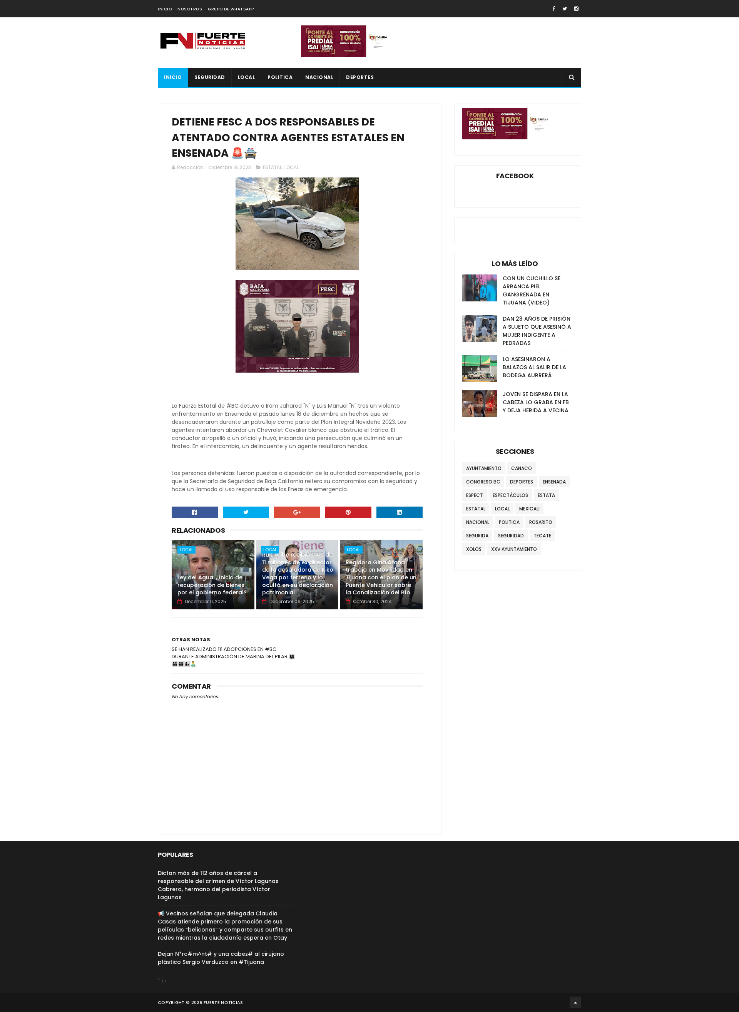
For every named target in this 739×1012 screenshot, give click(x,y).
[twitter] (565, 8)
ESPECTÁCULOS (510, 495)
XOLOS (474, 549)
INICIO (165, 9)
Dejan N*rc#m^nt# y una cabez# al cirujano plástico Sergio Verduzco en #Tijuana (221, 958)
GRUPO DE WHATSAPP (231, 9)
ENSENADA (554, 481)
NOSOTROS (189, 9)
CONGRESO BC (483, 481)
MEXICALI (529, 508)
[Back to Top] (575, 1002)
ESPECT (474, 495)
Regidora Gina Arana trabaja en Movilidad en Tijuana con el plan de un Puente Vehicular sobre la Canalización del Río (381, 577)
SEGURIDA (477, 535)
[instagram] (576, 8)
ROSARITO (540, 522)
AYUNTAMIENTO (484, 468)
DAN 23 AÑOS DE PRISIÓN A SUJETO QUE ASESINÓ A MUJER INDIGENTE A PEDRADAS (537, 331)
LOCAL (246, 77)
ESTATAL (272, 167)
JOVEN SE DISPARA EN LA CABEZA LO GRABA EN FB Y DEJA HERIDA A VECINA (536, 402)
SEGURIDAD (209, 77)
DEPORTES (360, 77)
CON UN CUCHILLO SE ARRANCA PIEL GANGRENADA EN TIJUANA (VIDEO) (531, 290)
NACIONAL (319, 77)
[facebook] (554, 8)
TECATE (542, 535)
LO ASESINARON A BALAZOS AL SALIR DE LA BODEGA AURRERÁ (534, 367)
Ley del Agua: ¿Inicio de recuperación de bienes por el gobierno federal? (212, 585)
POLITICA (280, 77)
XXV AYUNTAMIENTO (514, 549)
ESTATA (546, 495)
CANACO (521, 468)
